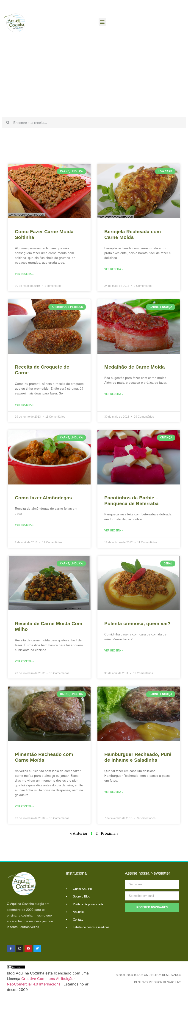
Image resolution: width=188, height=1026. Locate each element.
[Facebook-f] (11, 948)
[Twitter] (37, 948)
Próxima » (109, 833)
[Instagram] (20, 948)
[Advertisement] (94, 80)
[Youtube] (28, 948)
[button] (102, 22)
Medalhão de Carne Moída (134, 366)
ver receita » (24, 274)
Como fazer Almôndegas (43, 497)
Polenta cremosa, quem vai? (137, 623)
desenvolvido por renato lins (157, 982)
